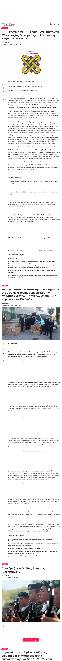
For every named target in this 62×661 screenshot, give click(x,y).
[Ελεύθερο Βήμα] (9, 24)
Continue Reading (31, 640)
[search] (51, 24)
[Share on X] (3, 92)
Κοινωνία (5, 285)
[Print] (3, 99)
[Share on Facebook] (3, 88)
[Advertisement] (31, 11)
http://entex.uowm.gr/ (28, 221)
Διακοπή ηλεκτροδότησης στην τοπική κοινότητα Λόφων (27, 556)
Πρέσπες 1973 (14, 258)
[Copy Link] (3, 95)
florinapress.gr (5, 42)
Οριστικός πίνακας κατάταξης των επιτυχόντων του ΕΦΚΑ (27, 548)
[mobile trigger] (3, 24)
